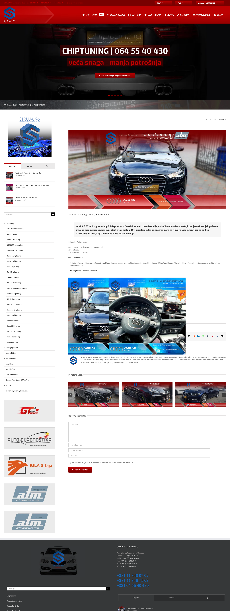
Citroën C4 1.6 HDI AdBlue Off (26, 198)
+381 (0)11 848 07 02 (130, 556)
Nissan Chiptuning (14, 294)
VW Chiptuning (12, 342)
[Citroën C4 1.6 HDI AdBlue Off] (9, 198)
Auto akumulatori (12, 375)
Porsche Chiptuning (14, 310)
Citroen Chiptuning (14, 256)
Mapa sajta (10, 386)
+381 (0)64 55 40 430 (131, 558)
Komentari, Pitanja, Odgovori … (17, 391)
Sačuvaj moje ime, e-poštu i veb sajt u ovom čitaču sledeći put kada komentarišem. (102, 463)
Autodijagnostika (12, 348)
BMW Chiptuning (13, 240)
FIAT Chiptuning (13, 267)
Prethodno (212, 119)
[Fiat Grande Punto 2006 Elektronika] (9, 173)
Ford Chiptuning (13, 272)
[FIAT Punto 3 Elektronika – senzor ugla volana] (9, 186)
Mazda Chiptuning (14, 283)
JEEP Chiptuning (13, 277)
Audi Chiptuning (13, 234)
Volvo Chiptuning (13, 337)
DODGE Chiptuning (14, 261)
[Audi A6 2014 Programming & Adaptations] (147, 316)
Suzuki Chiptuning (14, 332)
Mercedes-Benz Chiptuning (17, 288)
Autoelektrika (11, 353)
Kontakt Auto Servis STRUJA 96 (17, 380)
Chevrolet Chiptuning (15, 250)
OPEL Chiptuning (13, 299)
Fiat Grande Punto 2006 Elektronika (28, 173)
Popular (12, 166)
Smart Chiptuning (13, 326)
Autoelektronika (11, 358)
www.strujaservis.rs (75, 258)
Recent (29, 166)
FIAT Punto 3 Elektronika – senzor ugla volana (32, 185)
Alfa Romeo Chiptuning (15, 229)
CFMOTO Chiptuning (14, 245)
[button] (70, 395)
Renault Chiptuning (14, 315)
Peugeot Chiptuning (14, 304)
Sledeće (221, 119)
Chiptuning (10, 224)
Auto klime (10, 364)
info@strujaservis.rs (75, 3)
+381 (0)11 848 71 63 (128, 561)
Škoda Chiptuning (13, 321)
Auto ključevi (10, 369)
